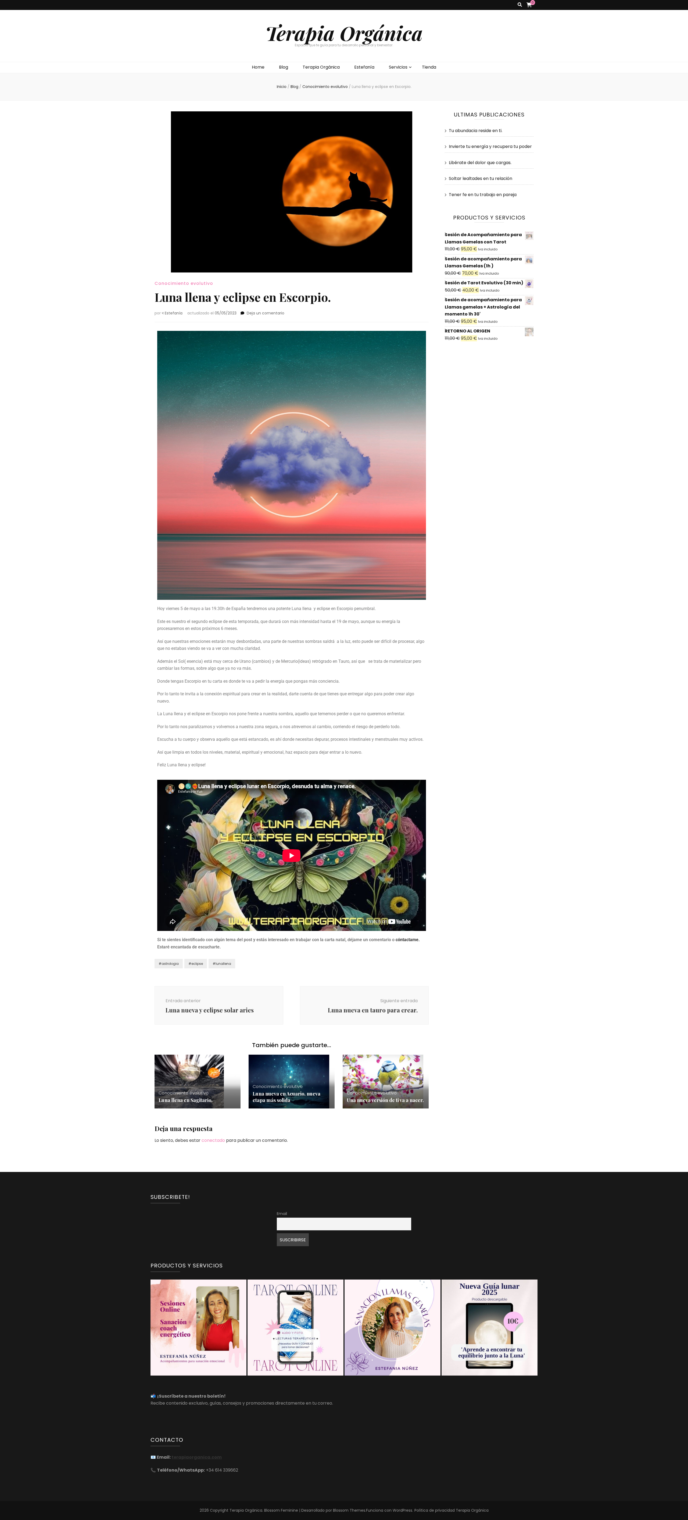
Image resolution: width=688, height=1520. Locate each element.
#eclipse (195, 963)
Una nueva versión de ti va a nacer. (385, 1100)
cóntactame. (408, 939)
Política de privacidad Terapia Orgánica (451, 1510)
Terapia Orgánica (344, 33)
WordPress (402, 1510)
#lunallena (222, 963)
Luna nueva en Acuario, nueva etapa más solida (286, 1096)
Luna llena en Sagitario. (186, 1100)
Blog (283, 67)
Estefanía (364, 67)
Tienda (429, 67)
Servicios (398, 67)
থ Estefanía (172, 313)
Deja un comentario (265, 313)
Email (282, 1213)
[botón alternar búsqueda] (520, 5)
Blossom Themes (349, 1510)
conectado (213, 1140)
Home (258, 67)
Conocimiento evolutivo (184, 283)
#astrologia (169, 963)
